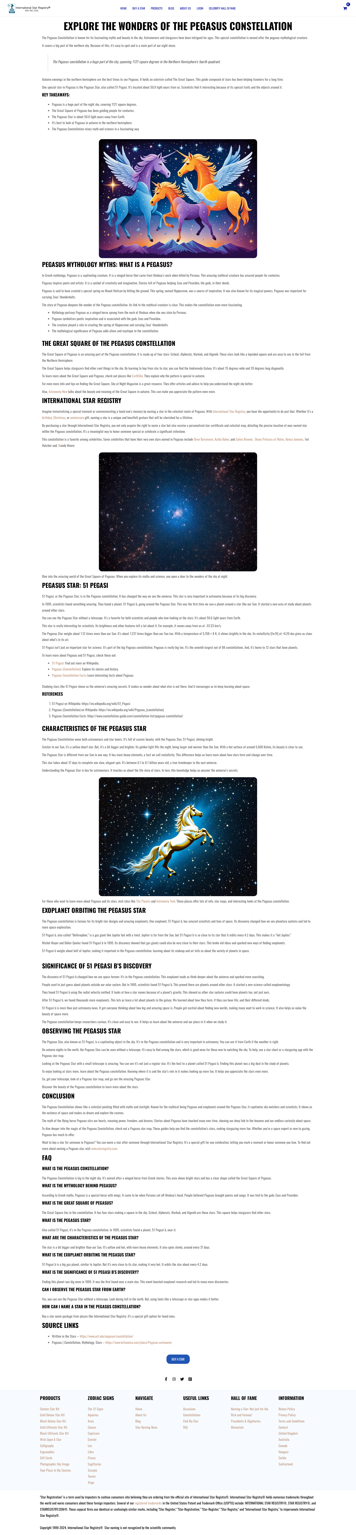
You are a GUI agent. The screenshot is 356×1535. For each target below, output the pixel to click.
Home (123, 8)
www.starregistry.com (104, 1148)
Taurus (92, 1476)
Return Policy (287, 1408)
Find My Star (190, 1421)
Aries (91, 1421)
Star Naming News (146, 1427)
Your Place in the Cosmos (55, 1470)
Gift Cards (46, 1457)
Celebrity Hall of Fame (222, 8)
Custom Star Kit (49, 1408)
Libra (91, 1451)
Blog (171, 8)
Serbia (282, 1457)
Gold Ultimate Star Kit (53, 1427)
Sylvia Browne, (245, 439)
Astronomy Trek (165, 901)
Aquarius (93, 1414)
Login (200, 8)
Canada (283, 1445)
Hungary (283, 1451)
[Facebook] (166, 1379)
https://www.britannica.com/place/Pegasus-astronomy (138, 1342)
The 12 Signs (95, 1408)
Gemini (92, 1439)
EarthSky (137, 375)
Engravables (47, 1451)
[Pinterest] (190, 1379)
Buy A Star (138, 8)
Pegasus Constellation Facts (69, 675)
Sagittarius (94, 1463)
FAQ (185, 1427)
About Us (185, 8)
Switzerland (286, 1463)
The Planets (143, 901)
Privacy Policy (287, 1414)
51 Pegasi (58, 663)
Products (157, 8)
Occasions (189, 1408)
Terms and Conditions (291, 1421)
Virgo (91, 1482)
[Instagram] (174, 1379)
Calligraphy (47, 1445)
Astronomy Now (58, 391)
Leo (90, 1445)
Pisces (92, 1457)
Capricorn (94, 1433)
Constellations (191, 1414)
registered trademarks (148, 1503)
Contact (283, 1427)
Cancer (92, 1427)
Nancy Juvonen (294, 439)
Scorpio (92, 1470)
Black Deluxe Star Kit (53, 1421)
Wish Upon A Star (50, 1439)
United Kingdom (288, 1433)
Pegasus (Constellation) (66, 669)
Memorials (237, 1427)
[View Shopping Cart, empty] (345, 8)
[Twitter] (182, 1379)
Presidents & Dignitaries (246, 1421)
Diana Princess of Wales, (270, 439)
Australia (284, 1439)
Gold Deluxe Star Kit (52, 1414)
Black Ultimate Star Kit (54, 1433)
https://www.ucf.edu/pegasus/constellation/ (106, 1336)
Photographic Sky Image (54, 1463)
